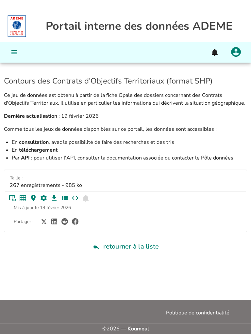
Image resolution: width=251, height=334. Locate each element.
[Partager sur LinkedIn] (54, 221)
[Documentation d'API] (44, 198)
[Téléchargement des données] (54, 198)
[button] (214, 52)
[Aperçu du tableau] (12, 198)
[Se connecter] (236, 52)
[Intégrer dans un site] (75, 198)
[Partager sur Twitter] (44, 221)
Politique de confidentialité (197, 312)
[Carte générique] (33, 198)
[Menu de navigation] (14, 52)
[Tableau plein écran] (23, 198)
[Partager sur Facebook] (75, 221)
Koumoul (138, 328)
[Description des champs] (64, 198)
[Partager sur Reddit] (64, 221)
